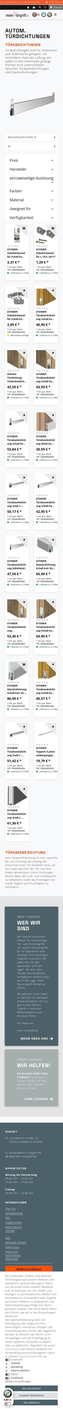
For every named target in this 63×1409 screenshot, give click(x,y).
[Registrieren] (34, 7)
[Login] (28, 7)
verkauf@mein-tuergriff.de (25, 1152)
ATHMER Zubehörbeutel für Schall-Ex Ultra (16, 253)
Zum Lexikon (36, 1099)
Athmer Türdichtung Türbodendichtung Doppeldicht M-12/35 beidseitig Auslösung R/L (17, 377)
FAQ (7, 1217)
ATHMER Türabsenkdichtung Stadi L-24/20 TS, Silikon (16, 751)
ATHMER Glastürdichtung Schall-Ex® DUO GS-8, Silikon (45, 564)
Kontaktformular (14, 1213)
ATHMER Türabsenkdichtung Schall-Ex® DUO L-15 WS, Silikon (45, 377)
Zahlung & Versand (15, 1242)
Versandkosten (18, 269)
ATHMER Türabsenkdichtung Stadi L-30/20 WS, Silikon (16, 814)
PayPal (14, 1374)
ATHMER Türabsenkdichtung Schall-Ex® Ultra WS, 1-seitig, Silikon (45, 627)
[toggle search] (40, 7)
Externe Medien (20, 1370)
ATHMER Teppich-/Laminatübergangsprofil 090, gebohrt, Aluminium (45, 751)
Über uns (10, 1208)
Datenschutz (12, 1247)
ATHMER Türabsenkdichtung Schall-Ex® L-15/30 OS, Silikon (45, 689)
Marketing (17, 1366)
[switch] (8, 1404)
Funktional (17, 1377)
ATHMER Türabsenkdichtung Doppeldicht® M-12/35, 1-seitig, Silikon (16, 627)
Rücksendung (12, 1255)
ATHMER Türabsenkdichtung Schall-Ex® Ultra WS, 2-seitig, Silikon (16, 440)
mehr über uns (34, 1038)
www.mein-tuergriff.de (23, 1156)
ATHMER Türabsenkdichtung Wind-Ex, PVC (45, 440)
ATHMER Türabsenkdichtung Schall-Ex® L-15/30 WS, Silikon (45, 315)
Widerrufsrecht (13, 1227)
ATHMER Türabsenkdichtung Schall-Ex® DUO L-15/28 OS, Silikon (45, 502)
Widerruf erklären (28, 1269)
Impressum (11, 1251)
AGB (7, 1237)
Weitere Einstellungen (18, 1381)
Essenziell (16, 1359)
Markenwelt (11, 1259)
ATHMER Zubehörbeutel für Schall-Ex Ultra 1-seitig (16, 315)
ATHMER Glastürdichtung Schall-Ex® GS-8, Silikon (17, 689)
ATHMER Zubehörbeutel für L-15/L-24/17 (45, 253)
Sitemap (9, 1230)
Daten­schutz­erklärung (33, 1356)
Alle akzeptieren (31, 1388)
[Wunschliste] (46, 7)
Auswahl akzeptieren (31, 1395)
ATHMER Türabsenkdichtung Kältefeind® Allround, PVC (17, 564)
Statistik (15, 1363)
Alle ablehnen (31, 1402)
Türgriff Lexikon (13, 1222)
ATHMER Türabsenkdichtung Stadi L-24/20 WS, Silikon (16, 502)
